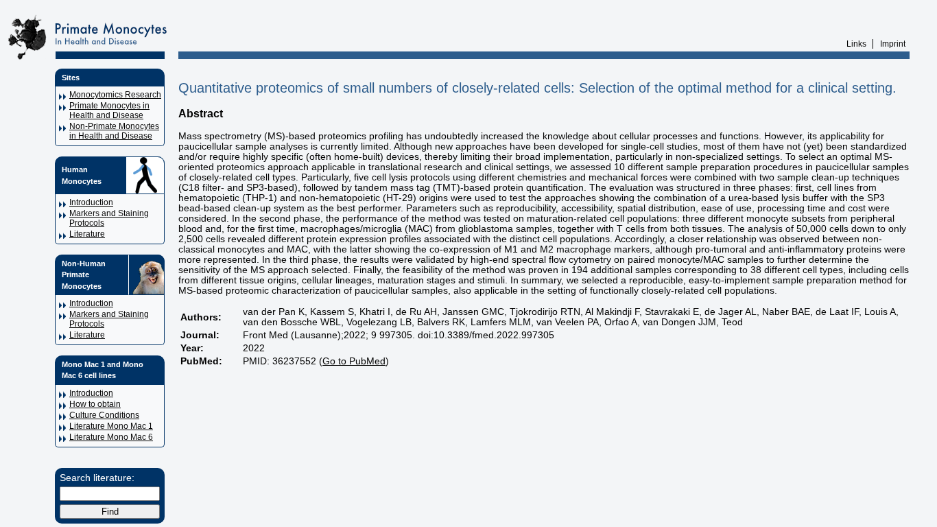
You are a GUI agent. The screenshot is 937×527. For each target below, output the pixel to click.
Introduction (91, 202)
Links (856, 44)
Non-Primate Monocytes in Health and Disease (114, 131)
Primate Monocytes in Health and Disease (109, 110)
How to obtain (95, 404)
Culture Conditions (104, 415)
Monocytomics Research (115, 94)
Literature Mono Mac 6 (111, 437)
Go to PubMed (354, 361)
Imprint (892, 44)
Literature (87, 234)
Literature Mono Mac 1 (111, 426)
